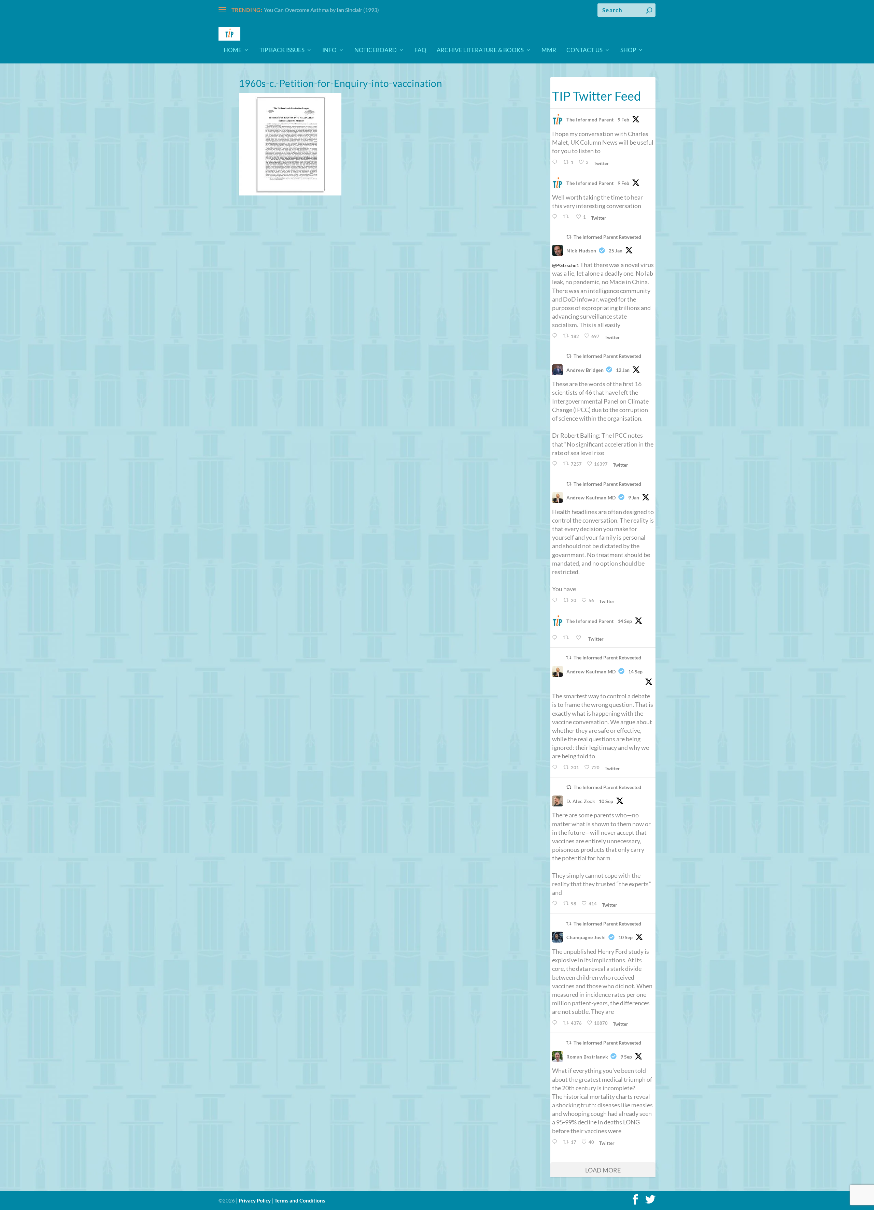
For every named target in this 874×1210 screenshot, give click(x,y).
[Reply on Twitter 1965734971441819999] (556, 903)
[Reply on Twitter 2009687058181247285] (556, 600)
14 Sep (625, 621)
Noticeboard (375, 50)
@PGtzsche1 (565, 265)
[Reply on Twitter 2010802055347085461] (556, 464)
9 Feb (623, 119)
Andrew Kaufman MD (591, 497)
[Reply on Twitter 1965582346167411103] (556, 1023)
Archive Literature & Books (480, 50)
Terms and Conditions (299, 1200)
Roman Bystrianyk (587, 1057)
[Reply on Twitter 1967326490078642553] (556, 638)
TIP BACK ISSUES (282, 50)
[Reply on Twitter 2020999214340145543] (556, 217)
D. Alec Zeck (580, 801)
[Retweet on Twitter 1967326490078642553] (568, 638)
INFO (329, 50)
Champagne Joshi (586, 937)
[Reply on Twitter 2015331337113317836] (556, 336)
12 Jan (623, 370)
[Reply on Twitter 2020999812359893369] (556, 162)
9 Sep (626, 1057)
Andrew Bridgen (585, 370)
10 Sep (606, 801)
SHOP (628, 50)
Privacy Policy (255, 1200)
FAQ (420, 50)
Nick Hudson (581, 250)
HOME (233, 50)
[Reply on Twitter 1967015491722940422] (556, 767)
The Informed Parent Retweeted (607, 237)
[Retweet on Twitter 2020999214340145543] (568, 217)
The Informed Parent (590, 119)
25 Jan (615, 250)
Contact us (584, 50)
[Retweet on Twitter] (568, 236)
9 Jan (633, 497)
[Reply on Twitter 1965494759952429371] (556, 1142)
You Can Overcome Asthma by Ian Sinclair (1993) (321, 9)
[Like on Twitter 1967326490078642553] (580, 638)
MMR (548, 50)
